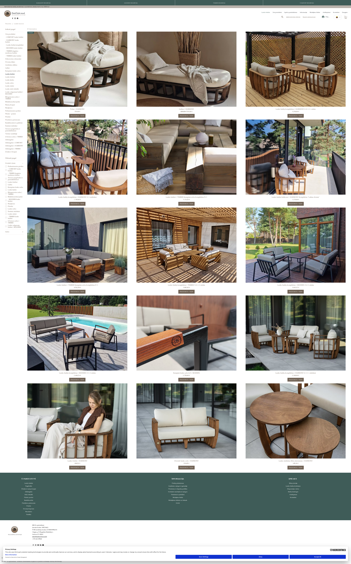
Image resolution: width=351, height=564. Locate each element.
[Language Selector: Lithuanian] (338, 17)
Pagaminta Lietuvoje (18, 15)
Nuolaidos (28, 511)
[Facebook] (13, 18)
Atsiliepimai (293, 494)
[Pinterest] (17, 18)
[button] (346, 17)
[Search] (282, 17)
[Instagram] (15, 18)
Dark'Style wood (18, 13)
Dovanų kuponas (28, 509)
